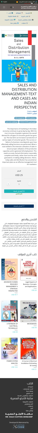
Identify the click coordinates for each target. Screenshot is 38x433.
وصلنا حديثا (29, 391)
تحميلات (23, 23)
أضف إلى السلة (18, 191)
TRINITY (29, 113)
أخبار (31, 408)
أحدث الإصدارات (28, 389)
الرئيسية (28, 13)
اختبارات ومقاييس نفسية (25, 20)
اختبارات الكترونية (9, 20)
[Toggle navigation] (4, 7)
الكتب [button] (10, 13)
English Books (12, 16)
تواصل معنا (13, 23)
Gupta (29, 111)
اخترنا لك (30, 387)
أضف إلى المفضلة (18, 206)
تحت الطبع (29, 393)
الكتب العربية (25, 16)
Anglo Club (27, 3)
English (5, 2)
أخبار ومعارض (29, 404)
